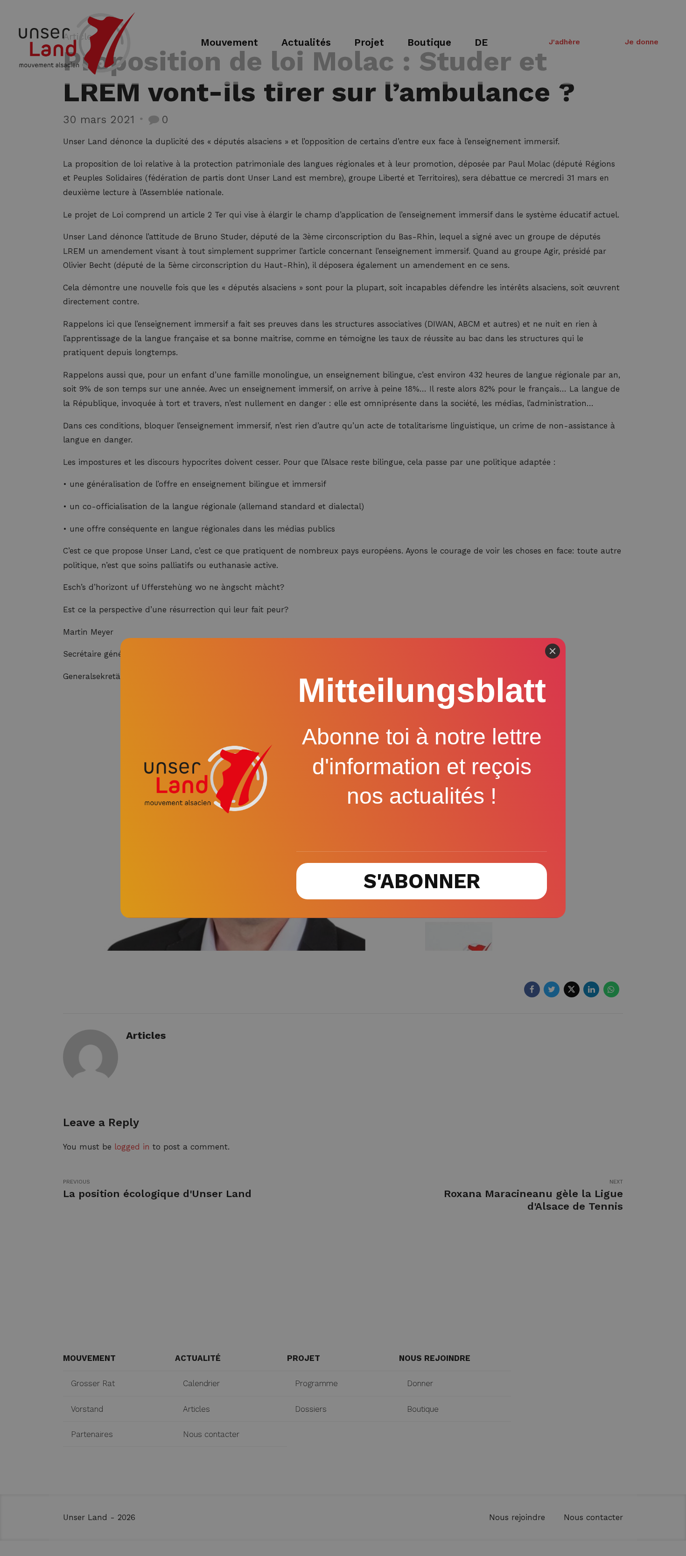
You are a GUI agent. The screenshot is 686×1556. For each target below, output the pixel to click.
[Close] (552, 651)
